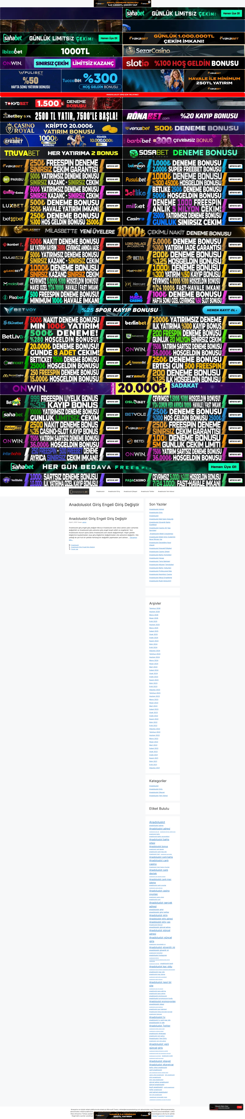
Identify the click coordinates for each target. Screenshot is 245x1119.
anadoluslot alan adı (154, 831)
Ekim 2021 (153, 761)
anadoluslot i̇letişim (154, 958)
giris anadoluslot (170, 1075)
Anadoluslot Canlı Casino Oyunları (159, 867)
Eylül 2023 (153, 686)
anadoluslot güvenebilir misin (158, 1097)
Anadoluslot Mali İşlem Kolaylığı (161, 519)
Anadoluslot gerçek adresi (160, 904)
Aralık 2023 (153, 677)
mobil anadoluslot (169, 1087)
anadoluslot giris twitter (159, 912)
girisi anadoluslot (155, 1077)
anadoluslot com (154, 899)
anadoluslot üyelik (167, 1056)
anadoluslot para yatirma (157, 991)
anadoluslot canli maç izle (158, 852)
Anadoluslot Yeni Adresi (166, 491)
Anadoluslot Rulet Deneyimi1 (160, 581)
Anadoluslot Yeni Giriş (158, 1038)
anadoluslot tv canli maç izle (159, 1020)
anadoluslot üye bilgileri (155, 1056)
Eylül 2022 (153, 726)
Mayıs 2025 (153, 628)
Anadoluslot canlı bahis (161, 857)
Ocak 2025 (153, 634)
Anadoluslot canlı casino (159, 862)
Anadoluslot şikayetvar (161, 1064)
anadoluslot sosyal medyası (156, 1007)
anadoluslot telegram (155, 1014)
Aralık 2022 (153, 716)
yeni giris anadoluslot (155, 1094)
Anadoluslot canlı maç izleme (160, 881)
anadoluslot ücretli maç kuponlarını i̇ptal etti (160, 1053)
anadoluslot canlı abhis (166, 854)
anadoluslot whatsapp (157, 1033)
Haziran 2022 (154, 735)
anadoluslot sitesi (156, 1004)
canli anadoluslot (155, 1070)
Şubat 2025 (153, 631)
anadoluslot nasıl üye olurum (156, 988)
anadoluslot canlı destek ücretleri (157, 876)
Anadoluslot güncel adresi (159, 932)
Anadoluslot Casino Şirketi (159, 552)
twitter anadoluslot (155, 1090)
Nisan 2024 (153, 664)
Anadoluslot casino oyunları (159, 892)
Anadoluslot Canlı (154, 854)
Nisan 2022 (153, 742)
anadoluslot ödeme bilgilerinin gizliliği (158, 1051)
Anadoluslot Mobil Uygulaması (161, 534)
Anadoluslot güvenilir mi (162, 947)
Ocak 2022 (153, 752)
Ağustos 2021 (154, 768)
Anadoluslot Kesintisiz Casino (160, 574)
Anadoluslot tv (157, 1017)
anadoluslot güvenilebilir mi (157, 944)
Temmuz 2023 (154, 693)
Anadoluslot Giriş (114, 491)
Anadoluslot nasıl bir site (160, 984)
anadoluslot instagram (158, 955)
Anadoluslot (100, 491)
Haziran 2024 (154, 657)
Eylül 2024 (153, 647)
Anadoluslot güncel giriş (160, 939)
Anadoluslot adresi (159, 828)
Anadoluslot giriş (158, 915)
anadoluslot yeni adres (157, 1036)
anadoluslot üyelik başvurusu (156, 1058)
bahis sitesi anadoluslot (158, 1067)
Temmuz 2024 (154, 654)
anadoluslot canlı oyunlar (157, 885)
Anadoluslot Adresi (156, 509)
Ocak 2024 (153, 673)
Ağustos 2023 (154, 690)
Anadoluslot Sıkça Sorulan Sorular (160, 1012)
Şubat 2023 (153, 709)
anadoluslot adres (156, 825)
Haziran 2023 (154, 696)
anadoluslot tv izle (157, 1023)
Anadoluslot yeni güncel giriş (159, 1046)
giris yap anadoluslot (156, 1080)
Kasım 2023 (153, 680)
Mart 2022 (153, 745)
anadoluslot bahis (154, 834)
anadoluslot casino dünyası (156, 888)
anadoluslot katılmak (154, 963)
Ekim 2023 (153, 683)
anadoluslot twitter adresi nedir (157, 1028)
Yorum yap (74, 549)
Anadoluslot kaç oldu (160, 966)
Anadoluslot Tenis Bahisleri (159, 561)
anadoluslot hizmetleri (156, 953)
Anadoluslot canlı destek (158, 872)
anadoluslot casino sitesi (156, 897)
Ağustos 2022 (154, 729)
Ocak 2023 (153, 713)
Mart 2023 (153, 706)
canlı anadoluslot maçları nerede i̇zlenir (158, 1072)
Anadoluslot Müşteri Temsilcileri (161, 565)
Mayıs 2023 (153, 699)
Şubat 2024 (153, 670)
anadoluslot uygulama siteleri (156, 1031)
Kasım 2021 (153, 758)
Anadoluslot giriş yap (159, 922)
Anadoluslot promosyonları (162, 1001)
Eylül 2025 (153, 621)
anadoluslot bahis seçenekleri (159, 836)
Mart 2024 (153, 667)
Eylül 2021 (153, 765)
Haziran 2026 (154, 612)
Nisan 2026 (153, 618)
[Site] (61, 165)
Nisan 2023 (153, 703)
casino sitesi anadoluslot (156, 1075)
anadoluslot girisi (156, 909)
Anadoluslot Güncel (156, 925)
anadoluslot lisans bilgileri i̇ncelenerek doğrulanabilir (162, 969)
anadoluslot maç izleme (157, 974)
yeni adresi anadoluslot (158, 1092)
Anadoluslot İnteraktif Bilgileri (160, 548)
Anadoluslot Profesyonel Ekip (160, 571)
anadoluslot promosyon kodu (161, 998)
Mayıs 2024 (153, 660)
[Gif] (122, 231)
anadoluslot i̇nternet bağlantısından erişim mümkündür (159, 960)
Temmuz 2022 (154, 732)
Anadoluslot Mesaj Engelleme (160, 578)
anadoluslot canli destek (156, 849)
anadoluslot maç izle (157, 972)
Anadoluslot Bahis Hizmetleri (160, 555)
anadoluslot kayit (166, 963)
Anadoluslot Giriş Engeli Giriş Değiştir (98, 519)
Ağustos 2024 (154, 651)
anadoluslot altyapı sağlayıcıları (168, 831)
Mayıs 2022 (153, 739)
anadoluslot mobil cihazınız (156, 979)
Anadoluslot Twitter (147, 491)
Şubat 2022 (153, 748)
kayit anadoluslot (156, 1087)
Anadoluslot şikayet (160, 1061)
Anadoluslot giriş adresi (161, 918)
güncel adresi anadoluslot (159, 1082)
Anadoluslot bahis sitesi (159, 841)
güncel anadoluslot (156, 1085)
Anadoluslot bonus (158, 846)
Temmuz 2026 (154, 608)
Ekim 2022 (153, 722)
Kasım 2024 (153, 641)
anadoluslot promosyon (158, 996)
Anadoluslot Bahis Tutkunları (160, 568)
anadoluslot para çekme (157, 993)
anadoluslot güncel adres (160, 927)
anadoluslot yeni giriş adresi (157, 1041)
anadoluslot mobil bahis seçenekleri (158, 977)
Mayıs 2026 (153, 615)
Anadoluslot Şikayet (130, 491)
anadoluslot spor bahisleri (158, 1009)
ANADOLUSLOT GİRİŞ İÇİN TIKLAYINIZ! (122, 95)
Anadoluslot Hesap (156, 558)
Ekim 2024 (153, 644)
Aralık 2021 (153, 755)
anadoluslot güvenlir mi (159, 950)
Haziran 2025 (154, 625)
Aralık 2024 (153, 638)
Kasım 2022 (153, 719)
